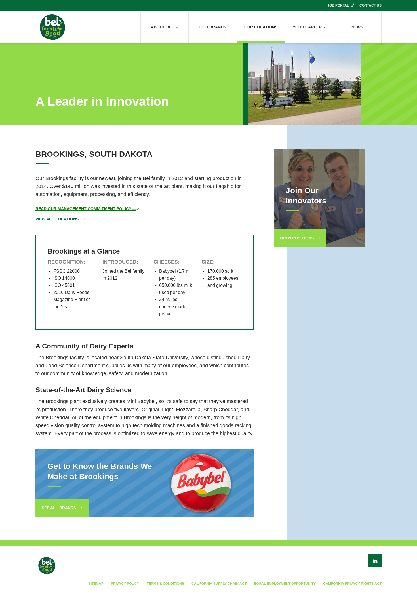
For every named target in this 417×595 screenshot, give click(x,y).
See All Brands (59, 508)
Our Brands (212, 27)
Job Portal (338, 5)
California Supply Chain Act (219, 584)
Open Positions (297, 238)
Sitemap (96, 584)
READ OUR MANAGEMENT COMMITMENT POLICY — (85, 208)
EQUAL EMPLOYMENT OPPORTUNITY (285, 584)
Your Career (308, 27)
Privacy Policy (125, 584)
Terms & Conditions (165, 584)
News (357, 27)
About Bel (163, 27)
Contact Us (370, 5)
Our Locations (260, 27)
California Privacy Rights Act (352, 584)
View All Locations (57, 219)
